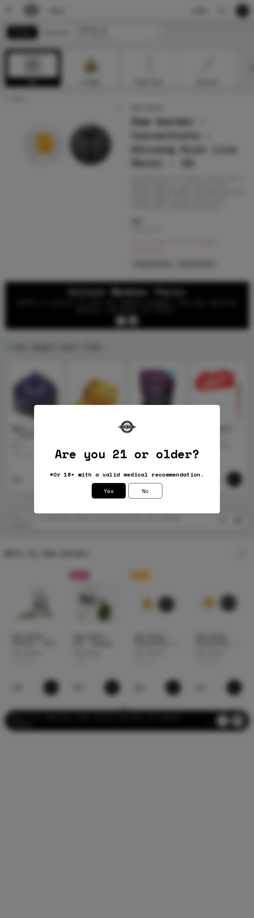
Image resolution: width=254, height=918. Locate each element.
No (145, 491)
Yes (109, 491)
